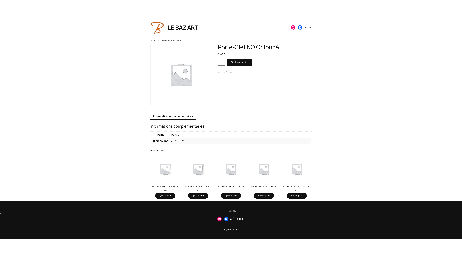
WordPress (235, 229)
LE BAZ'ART (183, 27)
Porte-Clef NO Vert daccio (231, 186)
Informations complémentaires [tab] (173, 116)
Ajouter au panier (239, 62)
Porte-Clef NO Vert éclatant (296, 186)
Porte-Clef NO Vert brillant (165, 186)
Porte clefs (160, 40)
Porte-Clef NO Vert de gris (264, 186)
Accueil (152, 40)
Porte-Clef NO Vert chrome (198, 186)
